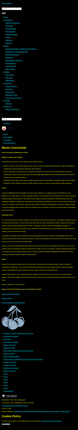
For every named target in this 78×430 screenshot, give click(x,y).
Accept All (3, 424)
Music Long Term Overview (10, 294)
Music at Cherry (7, 298)
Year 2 (6, 376)
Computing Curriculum (11, 336)
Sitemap (47, 411)
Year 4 (6, 382)
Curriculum (7, 140)
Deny (6, 424)
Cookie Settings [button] (65, 411)
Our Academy (8, 137)
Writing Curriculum (10, 371)
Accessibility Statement (37, 411)
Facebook (7, 123)
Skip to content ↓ (7, 3)
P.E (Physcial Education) (11, 356)
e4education (18, 411)
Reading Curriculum (10, 362)
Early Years (7, 339)
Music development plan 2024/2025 (13, 302)
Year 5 (6, 385)
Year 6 (6, 388)
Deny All (9, 424)
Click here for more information (51, 421)
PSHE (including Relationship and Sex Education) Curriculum (23, 359)
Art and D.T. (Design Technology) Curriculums (18, 333)
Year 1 (6, 374)
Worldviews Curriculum (11, 368)
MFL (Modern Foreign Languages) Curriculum (18, 351)
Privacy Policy (55, 411)
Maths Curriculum (9, 348)
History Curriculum (10, 345)
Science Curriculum (10, 365)
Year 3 (6, 379)
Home (5, 134)
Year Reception (8, 391)
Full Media (26, 411)
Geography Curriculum (11, 342)
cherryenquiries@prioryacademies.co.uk (15, 405)
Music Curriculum (9, 143)
